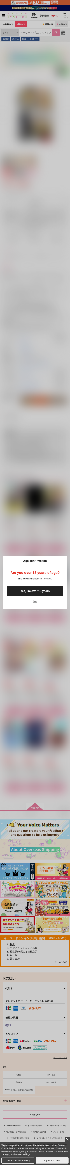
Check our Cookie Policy (18, 1160)
